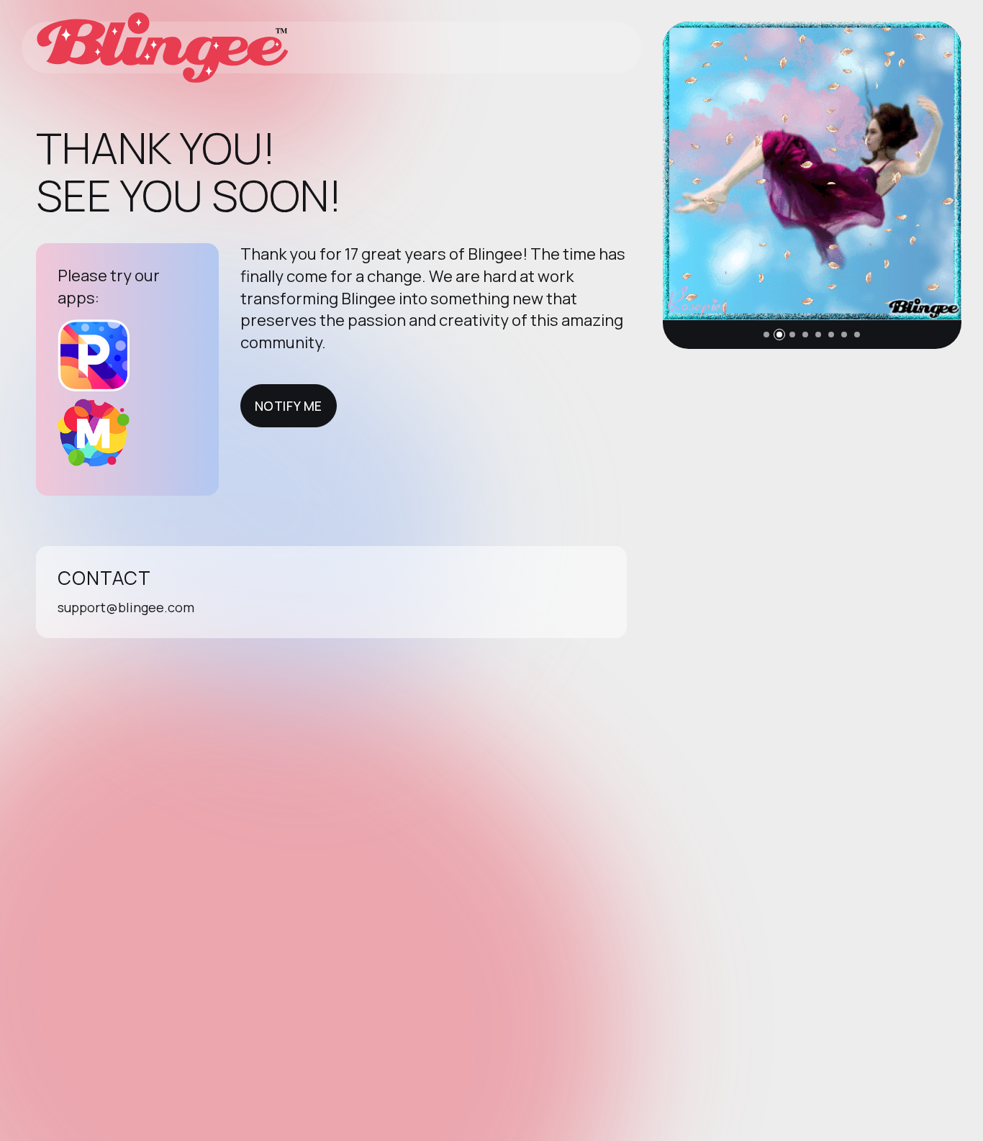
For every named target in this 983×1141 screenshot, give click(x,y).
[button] (766, 334)
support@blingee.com (126, 607)
